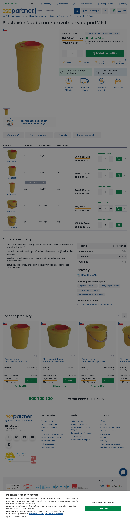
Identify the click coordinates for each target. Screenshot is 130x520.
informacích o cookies (36, 514)
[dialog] (65, 505)
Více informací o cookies (54, 514)
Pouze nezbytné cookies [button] (103, 502)
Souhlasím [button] (103, 508)
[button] (44, 516)
